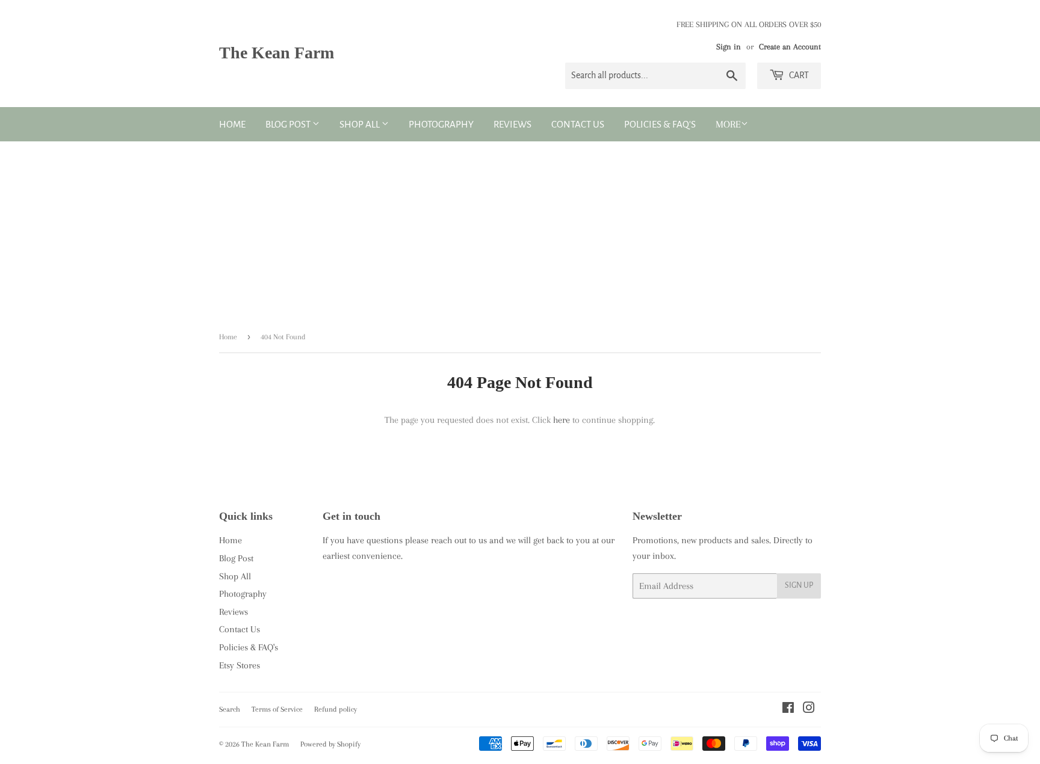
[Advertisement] (520, 231)
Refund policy (335, 709)
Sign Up (799, 585)
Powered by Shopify (330, 744)
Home (232, 124)
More (728, 124)
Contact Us (577, 124)
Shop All (360, 124)
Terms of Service (277, 709)
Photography (441, 124)
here (561, 419)
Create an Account (790, 46)
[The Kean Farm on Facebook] (788, 709)
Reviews (512, 124)
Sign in (728, 46)
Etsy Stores (239, 665)
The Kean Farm (276, 52)
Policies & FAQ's (660, 124)
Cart (798, 75)
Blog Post (288, 124)
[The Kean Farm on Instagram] (809, 709)
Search (229, 709)
